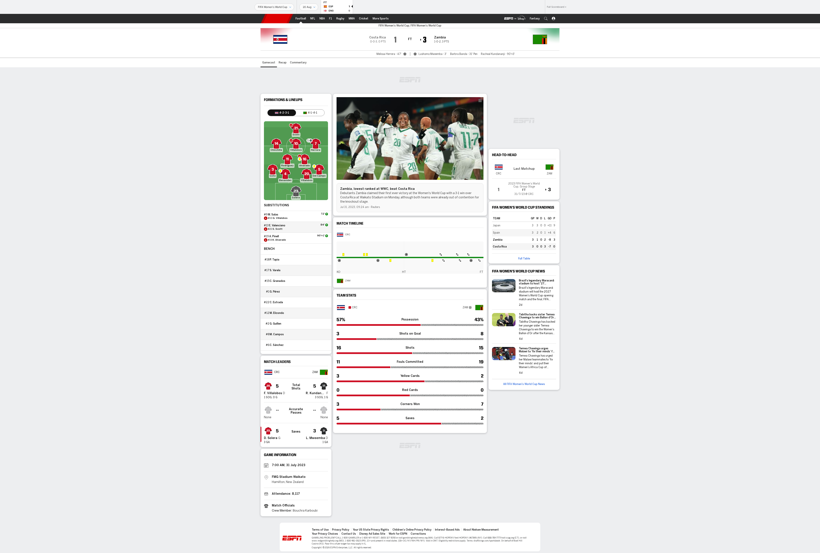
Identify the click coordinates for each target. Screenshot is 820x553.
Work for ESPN (398, 533)
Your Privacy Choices (325, 533)
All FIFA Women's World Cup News (524, 384)
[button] (546, 18)
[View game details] (524, 187)
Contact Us (348, 533)
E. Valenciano (277, 225)
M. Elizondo (277, 313)
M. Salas (273, 214)
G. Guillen (275, 323)
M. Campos (277, 334)
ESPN (277, 18)
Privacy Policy (340, 529)
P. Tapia (274, 259)
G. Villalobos (280, 218)
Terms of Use (320, 529)
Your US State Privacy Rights (371, 529)
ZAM (347, 280)
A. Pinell (274, 236)
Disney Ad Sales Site (372, 533)
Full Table (524, 258)
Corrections (418, 533)
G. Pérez (275, 291)
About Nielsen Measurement (481, 529)
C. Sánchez (277, 345)
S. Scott (277, 229)
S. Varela (275, 270)
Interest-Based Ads (447, 529)
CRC (347, 234)
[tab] (282, 113)
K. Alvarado (279, 240)
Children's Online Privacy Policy (412, 529)
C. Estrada (276, 302)
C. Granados (277, 280)
